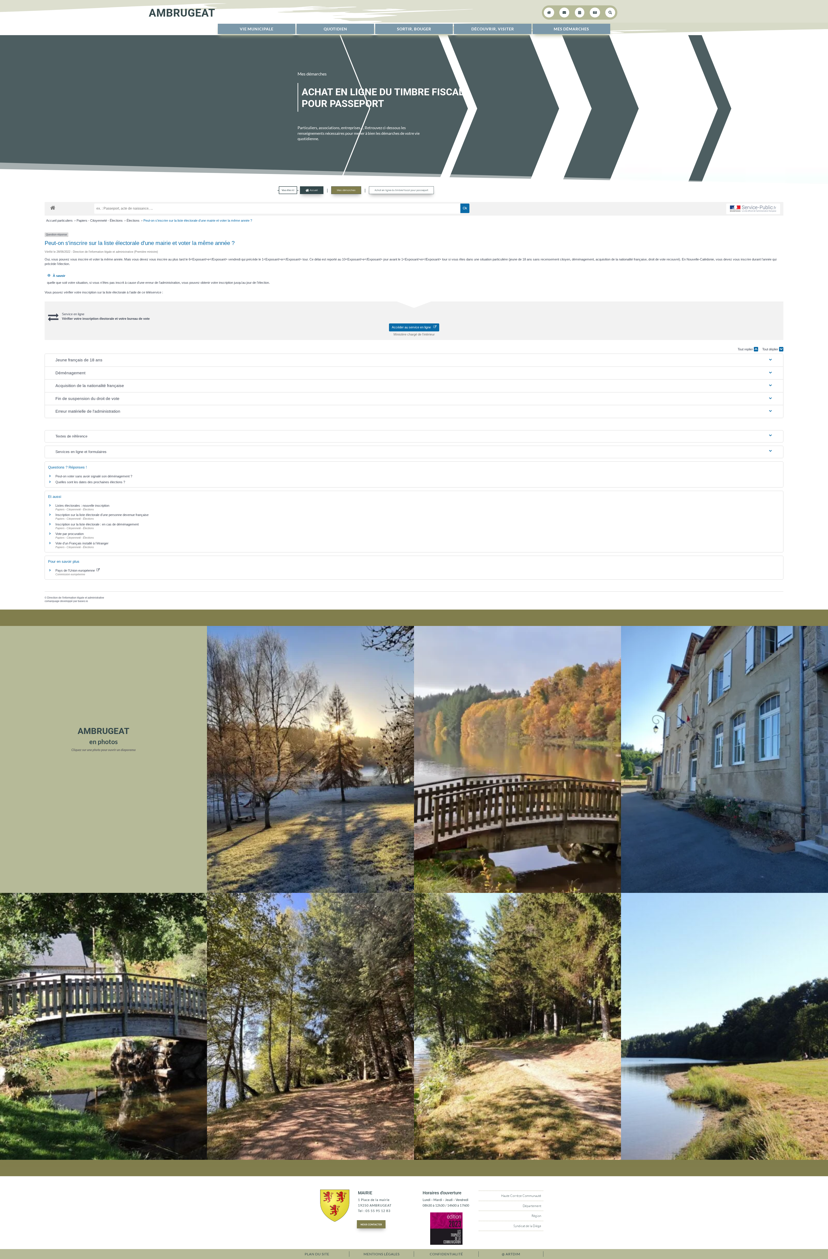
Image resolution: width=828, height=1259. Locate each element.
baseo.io (83, 601)
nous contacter (371, 1224)
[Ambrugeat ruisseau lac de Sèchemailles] (103, 1158)
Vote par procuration (69, 534)
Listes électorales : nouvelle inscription (82, 505)
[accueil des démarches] (53, 208)
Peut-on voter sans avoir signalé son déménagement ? (93, 476)
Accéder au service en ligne (412, 327)
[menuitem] (256, 29)
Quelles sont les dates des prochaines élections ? (90, 482)
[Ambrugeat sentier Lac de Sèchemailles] (517, 1158)
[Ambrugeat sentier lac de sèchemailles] (310, 1158)
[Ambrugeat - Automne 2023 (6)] (310, 892)
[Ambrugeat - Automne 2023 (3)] (517, 892)
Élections (133, 220)
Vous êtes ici (288, 190)
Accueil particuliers (60, 220)
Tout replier (746, 349)
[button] (414, 360)
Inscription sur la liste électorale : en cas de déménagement (97, 524)
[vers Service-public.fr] (753, 209)
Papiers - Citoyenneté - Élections (100, 220)
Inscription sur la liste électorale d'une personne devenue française (102, 515)
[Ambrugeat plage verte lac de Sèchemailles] (724, 1158)
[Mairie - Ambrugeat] (724, 892)
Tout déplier (770, 349)
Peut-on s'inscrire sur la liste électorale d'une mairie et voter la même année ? (197, 220)
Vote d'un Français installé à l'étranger (81, 543)
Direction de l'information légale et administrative (75, 597)
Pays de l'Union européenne (75, 570)
